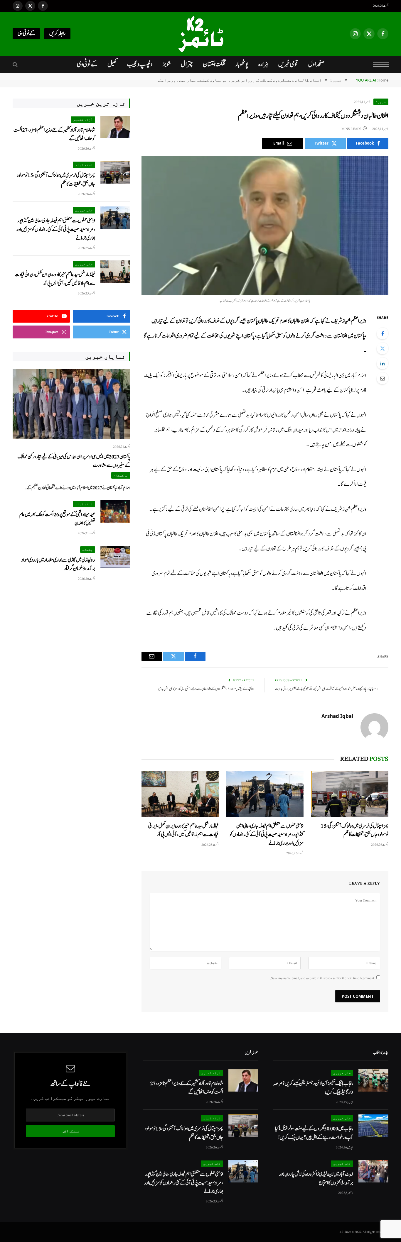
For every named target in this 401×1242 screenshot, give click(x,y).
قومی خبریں (288, 64)
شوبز (167, 64)
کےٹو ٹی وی (26, 33)
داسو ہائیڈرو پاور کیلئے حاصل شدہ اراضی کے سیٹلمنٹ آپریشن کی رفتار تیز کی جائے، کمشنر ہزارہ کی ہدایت (326, 689)
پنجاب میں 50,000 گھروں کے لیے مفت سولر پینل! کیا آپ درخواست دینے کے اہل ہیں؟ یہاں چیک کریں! (314, 1132)
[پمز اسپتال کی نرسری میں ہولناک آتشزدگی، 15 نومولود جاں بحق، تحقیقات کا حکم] (349, 794)
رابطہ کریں (57, 33)
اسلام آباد (84, 164)
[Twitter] (382, 348)
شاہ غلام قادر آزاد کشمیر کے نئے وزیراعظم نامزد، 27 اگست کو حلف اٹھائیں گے (54, 134)
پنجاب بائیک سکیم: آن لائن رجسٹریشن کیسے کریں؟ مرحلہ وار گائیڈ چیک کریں (313, 1087)
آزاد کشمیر (83, 119)
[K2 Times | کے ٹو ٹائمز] (200, 34)
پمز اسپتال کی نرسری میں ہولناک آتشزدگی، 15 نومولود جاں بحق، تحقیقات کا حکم (354, 830)
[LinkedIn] (382, 363)
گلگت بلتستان (214, 64)
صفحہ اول (316, 64)
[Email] (382, 378)
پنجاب (87, 549)
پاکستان (121, 475)
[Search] (16, 64)
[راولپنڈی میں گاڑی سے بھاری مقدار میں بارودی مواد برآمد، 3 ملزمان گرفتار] (115, 557)
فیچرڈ (381, 101)
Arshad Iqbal (337, 716)
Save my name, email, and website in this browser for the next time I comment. (322, 978)
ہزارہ (263, 64)
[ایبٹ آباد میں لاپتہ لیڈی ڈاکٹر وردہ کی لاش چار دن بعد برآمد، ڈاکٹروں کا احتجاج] (373, 1171)
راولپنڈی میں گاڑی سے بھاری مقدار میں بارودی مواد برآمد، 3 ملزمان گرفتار (58, 564)
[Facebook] (382, 333)
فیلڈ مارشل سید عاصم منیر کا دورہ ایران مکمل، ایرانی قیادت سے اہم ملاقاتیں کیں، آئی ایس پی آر (183, 830)
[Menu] (381, 64)
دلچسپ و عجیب (140, 64)
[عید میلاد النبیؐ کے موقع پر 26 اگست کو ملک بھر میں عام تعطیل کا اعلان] (115, 511)
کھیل (112, 64)
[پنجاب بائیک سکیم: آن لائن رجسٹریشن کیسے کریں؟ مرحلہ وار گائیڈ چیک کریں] (373, 1080)
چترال (187, 64)
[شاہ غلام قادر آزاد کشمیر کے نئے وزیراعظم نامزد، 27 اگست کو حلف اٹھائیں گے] (115, 127)
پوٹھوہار (241, 64)
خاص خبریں (84, 210)
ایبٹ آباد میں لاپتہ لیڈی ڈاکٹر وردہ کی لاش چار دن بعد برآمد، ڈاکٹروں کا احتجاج (316, 1178)
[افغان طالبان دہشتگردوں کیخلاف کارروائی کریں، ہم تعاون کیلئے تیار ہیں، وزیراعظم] (264, 225)
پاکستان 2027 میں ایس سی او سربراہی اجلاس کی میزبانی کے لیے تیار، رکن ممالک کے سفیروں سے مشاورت (74, 461)
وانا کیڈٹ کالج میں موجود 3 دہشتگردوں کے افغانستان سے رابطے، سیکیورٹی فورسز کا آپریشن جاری (206, 689)
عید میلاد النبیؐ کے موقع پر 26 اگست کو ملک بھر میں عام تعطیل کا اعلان (57, 518)
